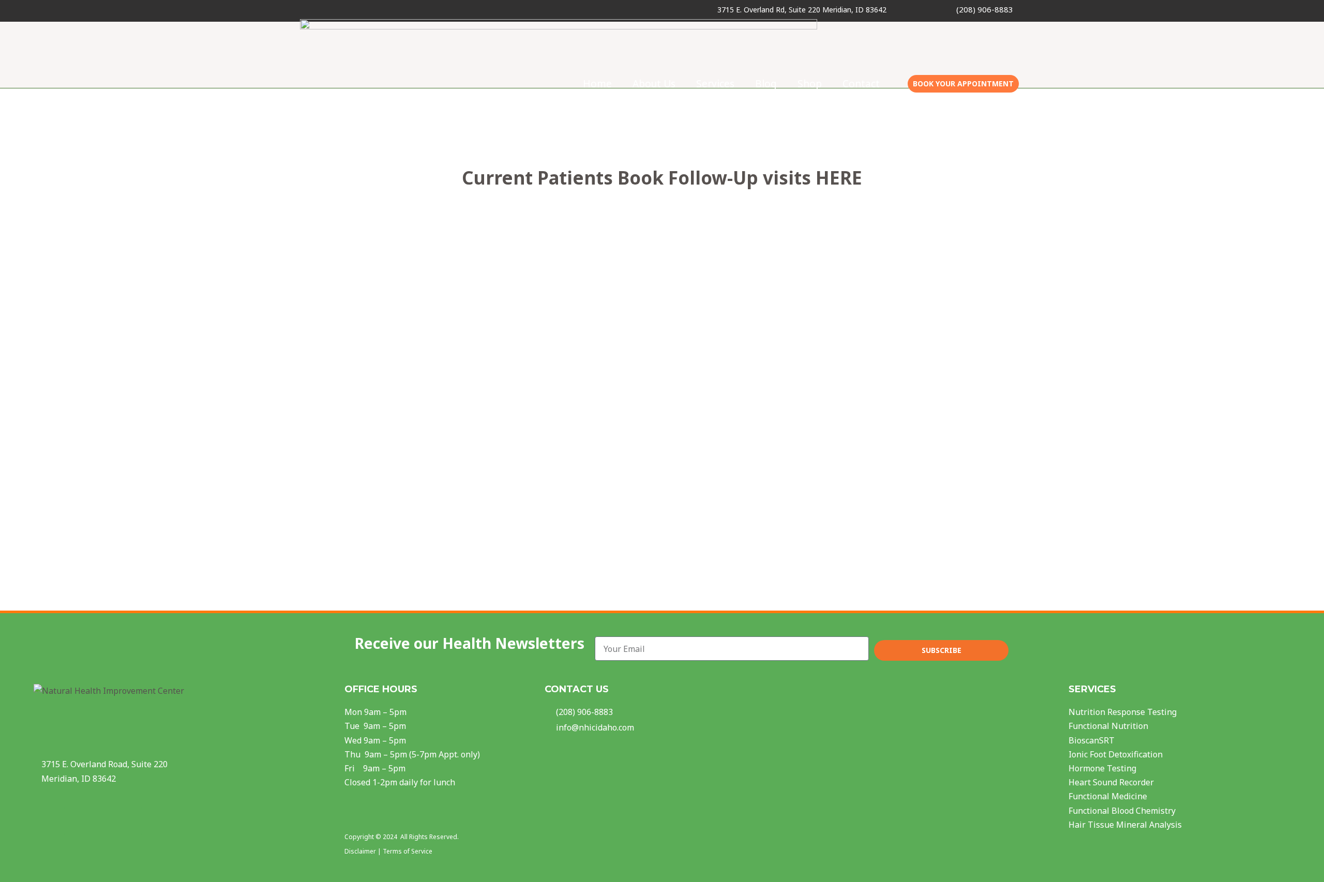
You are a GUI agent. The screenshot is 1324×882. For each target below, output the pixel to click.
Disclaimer (360, 851)
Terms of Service (407, 851)
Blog (766, 83)
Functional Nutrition (1108, 726)
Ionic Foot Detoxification (1116, 754)
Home (597, 83)
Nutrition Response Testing (1123, 712)
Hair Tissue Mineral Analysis (1125, 824)
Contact (861, 83)
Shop (810, 83)
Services (715, 83)
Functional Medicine (1108, 796)
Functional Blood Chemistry (1122, 810)
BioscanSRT (1092, 740)
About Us (654, 83)
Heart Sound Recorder (1111, 782)
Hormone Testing (1102, 768)
